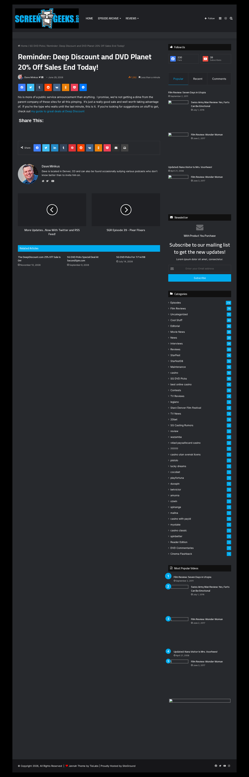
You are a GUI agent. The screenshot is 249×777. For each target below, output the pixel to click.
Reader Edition (178, 542)
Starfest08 (176, 361)
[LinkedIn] (54, 147)
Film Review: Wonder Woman (207, 134)
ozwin (173, 501)
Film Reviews (178, 308)
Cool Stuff (176, 320)
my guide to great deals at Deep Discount (57, 111)
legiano (174, 401)
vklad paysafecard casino (185, 442)
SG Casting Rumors (181, 425)
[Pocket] (74, 87)
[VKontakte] (57, 87)
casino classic (178, 530)
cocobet (175, 472)
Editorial (175, 326)
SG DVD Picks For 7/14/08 (130, 257)
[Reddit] (48, 87)
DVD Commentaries (182, 547)
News (173, 337)
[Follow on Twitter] (40, 77)
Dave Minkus (31, 77)
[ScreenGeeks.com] (47, 18)
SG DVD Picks (37, 45)
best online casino (181, 384)
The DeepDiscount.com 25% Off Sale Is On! (39, 259)
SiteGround (128, 765)
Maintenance (178, 366)
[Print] (124, 147)
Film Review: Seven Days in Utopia (187, 92)
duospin (175, 483)
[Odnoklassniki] (65, 87)
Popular (178, 78)
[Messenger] (83, 87)
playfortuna (177, 477)
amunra (174, 495)
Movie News (177, 331)
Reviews (131, 18)
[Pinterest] (72, 147)
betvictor (175, 489)
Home (89, 18)
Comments (219, 78)
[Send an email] (42, 77)
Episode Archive (108, 18)
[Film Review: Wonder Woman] (178, 147)
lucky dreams (178, 466)
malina (174, 512)
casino (174, 372)
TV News (175, 413)
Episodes (175, 302)
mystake (175, 524)
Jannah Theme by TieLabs (83, 765)
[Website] (44, 181)
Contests (175, 390)
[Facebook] (22, 87)
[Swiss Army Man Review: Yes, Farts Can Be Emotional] (178, 115)
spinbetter (176, 536)
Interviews (176, 343)
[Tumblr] (39, 87)
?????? (174, 448)
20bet (173, 419)
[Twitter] (30, 87)
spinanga (175, 507)
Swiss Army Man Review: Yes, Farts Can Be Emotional (210, 104)
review (174, 431)
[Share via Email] (116, 147)
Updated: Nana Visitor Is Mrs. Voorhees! (190, 167)
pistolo (174, 460)
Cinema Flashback (181, 553)
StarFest (175, 355)
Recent (197, 78)
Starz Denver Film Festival (185, 407)
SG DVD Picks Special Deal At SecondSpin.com (83, 259)
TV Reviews (177, 396)
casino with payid (180, 518)
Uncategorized (179, 314)
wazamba (176, 436)
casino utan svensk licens (185, 454)
